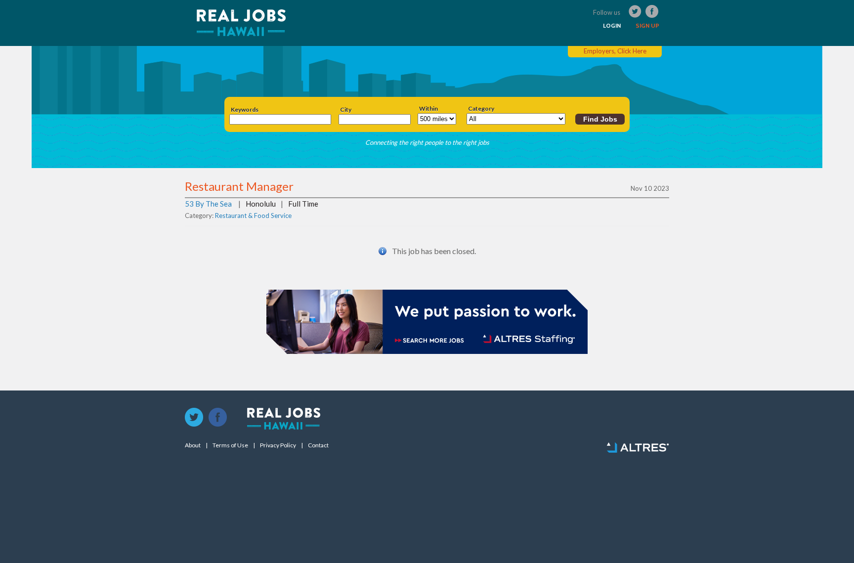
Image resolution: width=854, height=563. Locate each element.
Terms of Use (230, 445)
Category (481, 109)
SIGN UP (647, 26)
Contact (318, 445)
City (345, 110)
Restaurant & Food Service (253, 215)
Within (428, 109)
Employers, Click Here (615, 51)
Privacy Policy (278, 445)
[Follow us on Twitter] (194, 418)
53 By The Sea (208, 203)
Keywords (244, 110)
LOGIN (612, 26)
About (193, 445)
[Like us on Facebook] (218, 418)
